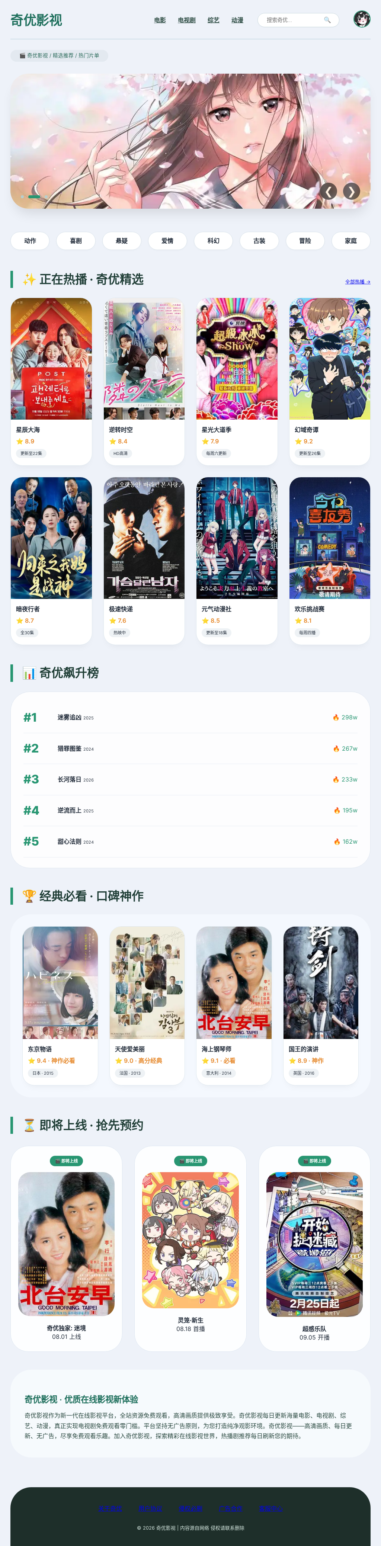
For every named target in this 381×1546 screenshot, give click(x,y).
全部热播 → (358, 282)
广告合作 (231, 1508)
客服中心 (271, 1508)
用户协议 (150, 1508)
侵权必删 (190, 1508)
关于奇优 (110, 1508)
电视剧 (187, 20)
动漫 (237, 20)
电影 (160, 20)
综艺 (214, 20)
